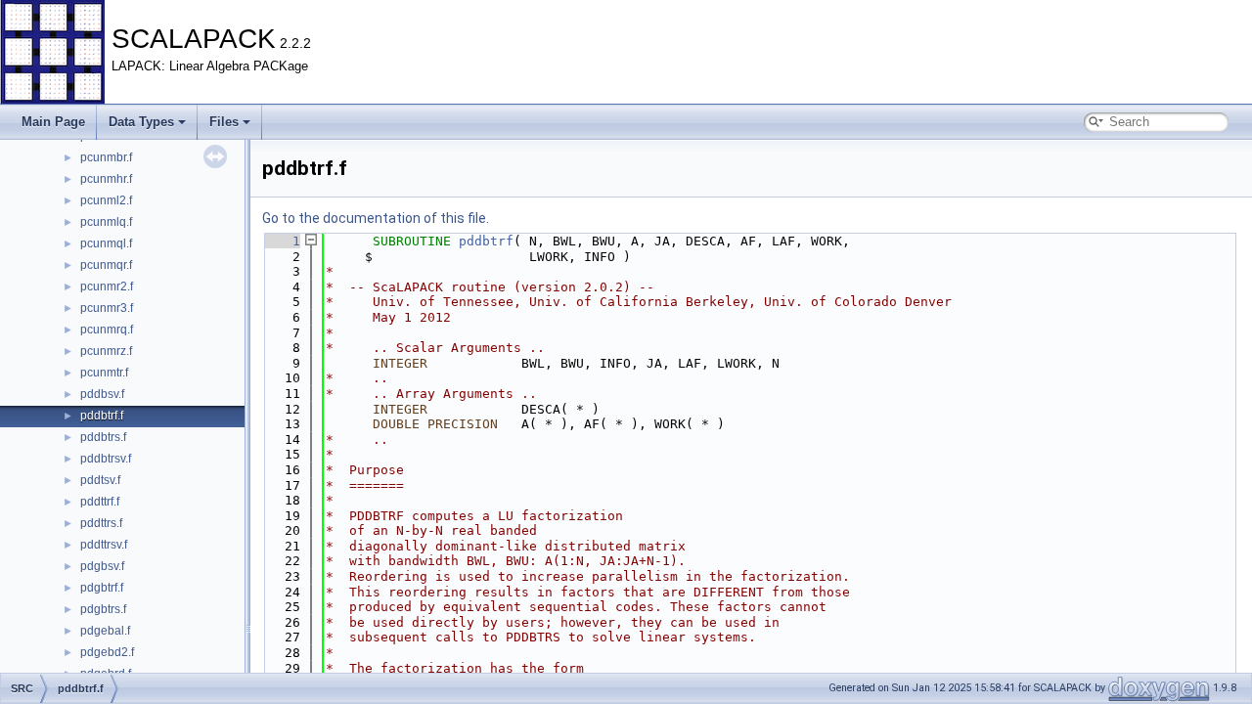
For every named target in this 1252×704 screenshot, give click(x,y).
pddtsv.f (100, 480)
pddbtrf (486, 241)
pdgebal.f (105, 631)
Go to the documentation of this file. (375, 218)
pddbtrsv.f (105, 458)
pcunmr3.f (106, 308)
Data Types (141, 121)
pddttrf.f (99, 501)
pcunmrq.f (106, 329)
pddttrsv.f (103, 544)
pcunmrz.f (106, 351)
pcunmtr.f (104, 372)
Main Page (53, 121)
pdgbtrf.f (101, 587)
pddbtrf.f (101, 415)
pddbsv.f (102, 394)
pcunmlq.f (106, 222)
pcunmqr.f (106, 265)
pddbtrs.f (103, 437)
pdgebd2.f (107, 652)
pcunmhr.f (106, 179)
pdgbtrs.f (103, 609)
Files (224, 121)
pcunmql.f (106, 243)
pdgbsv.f (102, 566)
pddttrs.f (101, 523)
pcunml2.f (106, 200)
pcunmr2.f (106, 286)
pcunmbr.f (106, 157)
